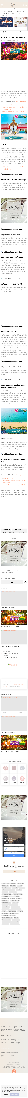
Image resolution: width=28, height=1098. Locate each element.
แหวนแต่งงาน (6, 924)
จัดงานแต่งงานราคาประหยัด (9, 890)
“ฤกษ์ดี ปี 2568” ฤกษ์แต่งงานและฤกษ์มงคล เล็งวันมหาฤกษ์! (20, 28)
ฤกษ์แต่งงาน (5, 905)
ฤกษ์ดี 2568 (3, 1)
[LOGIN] (26, 5)
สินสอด (4, 911)
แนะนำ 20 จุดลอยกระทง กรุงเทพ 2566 (14, 111)
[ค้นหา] (23, 5)
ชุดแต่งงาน (14, 772)
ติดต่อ (24, 1067)
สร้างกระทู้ (14, 871)
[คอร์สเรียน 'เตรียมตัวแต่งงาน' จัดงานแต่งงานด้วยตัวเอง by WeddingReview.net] (14, 222)
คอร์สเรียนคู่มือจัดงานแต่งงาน (10, 1066)
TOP (3, 9)
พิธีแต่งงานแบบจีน (15, 900)
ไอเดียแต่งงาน (11, 11)
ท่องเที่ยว (10, 589)
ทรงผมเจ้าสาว (13, 892)
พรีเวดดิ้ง (6, 782)
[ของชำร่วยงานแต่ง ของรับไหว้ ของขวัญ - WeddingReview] (22, 770)
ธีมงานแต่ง (17, 896)
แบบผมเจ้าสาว (16, 919)
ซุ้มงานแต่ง (14, 782)
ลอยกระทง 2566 (8, 105)
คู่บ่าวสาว (4, 11)
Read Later (7, 529)
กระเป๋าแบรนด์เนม (6, 1067)
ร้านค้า (21, 9)
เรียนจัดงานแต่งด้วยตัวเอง (8, 13)
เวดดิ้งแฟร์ (13, 915)
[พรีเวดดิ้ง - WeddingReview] (5, 781)
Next (27, 23)
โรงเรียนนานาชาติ (15, 924)
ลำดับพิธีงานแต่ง (6, 907)
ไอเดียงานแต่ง (9, 1)
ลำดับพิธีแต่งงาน (16, 907)
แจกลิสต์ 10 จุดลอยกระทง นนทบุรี (10, 646)
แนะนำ (8, 9)
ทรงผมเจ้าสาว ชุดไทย (7, 896)
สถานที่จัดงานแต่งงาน (16, 909)
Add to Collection (10, 532)
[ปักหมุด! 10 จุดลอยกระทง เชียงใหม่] (14, 617)
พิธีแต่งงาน (19, 898)
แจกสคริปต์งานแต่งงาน (7, 917)
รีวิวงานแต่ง (17, 13)
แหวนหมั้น (16, 922)
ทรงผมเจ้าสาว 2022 (18, 894)
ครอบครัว (15, 1)
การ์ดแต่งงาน (5, 885)
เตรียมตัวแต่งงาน (20, 11)
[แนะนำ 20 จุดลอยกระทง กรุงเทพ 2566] (14, 703)
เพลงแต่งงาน (5, 915)
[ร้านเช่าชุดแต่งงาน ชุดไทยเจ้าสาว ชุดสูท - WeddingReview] (14, 770)
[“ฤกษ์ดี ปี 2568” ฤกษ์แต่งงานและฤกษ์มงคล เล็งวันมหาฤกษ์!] (20, 22)
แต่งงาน (17, 917)
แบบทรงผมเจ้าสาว (7, 919)
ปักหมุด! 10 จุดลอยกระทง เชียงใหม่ (10, 627)
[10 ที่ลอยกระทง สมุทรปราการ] (14, 598)
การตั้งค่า (6, 1094)
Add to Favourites (20, 529)
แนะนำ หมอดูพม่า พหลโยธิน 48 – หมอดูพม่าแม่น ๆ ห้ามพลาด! (6, 28)
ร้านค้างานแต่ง (18, 1064)
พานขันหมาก (6, 898)
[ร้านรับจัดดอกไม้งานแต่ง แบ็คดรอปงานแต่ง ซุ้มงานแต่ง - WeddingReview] (14, 781)
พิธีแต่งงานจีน (6, 900)
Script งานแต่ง (6, 883)
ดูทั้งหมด (22, 782)
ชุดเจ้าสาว (19, 890)
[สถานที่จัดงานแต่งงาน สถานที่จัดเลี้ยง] (5, 770)
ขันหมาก (20, 885)
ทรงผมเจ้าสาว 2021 (7, 894)
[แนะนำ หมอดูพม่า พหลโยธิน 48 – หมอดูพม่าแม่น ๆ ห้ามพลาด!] (6, 22)
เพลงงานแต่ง (5, 913)
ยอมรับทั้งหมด (14, 1094)
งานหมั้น (15, 887)
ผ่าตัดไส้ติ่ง (19, 1067)
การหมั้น (14, 883)
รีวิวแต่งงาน (15, 902)
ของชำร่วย (22, 772)
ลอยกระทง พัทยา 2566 (7, 572)
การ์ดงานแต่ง (21, 883)
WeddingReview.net (21, 101)
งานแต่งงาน (22, 887)
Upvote (12, 582)
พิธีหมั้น (13, 898)
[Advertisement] (14, 75)
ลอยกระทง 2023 (6, 570)
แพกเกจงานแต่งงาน (7, 922)
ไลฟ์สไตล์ (4, 15)
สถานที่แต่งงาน (15, 9)
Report (23, 532)
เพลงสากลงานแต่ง (14, 913)
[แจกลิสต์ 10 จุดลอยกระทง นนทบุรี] (14, 637)
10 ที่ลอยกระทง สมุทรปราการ (9, 607)
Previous (0, 23)
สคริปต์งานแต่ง (6, 909)
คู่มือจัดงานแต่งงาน (7, 887)
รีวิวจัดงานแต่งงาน (7, 902)
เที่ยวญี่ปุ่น (21, 911)
